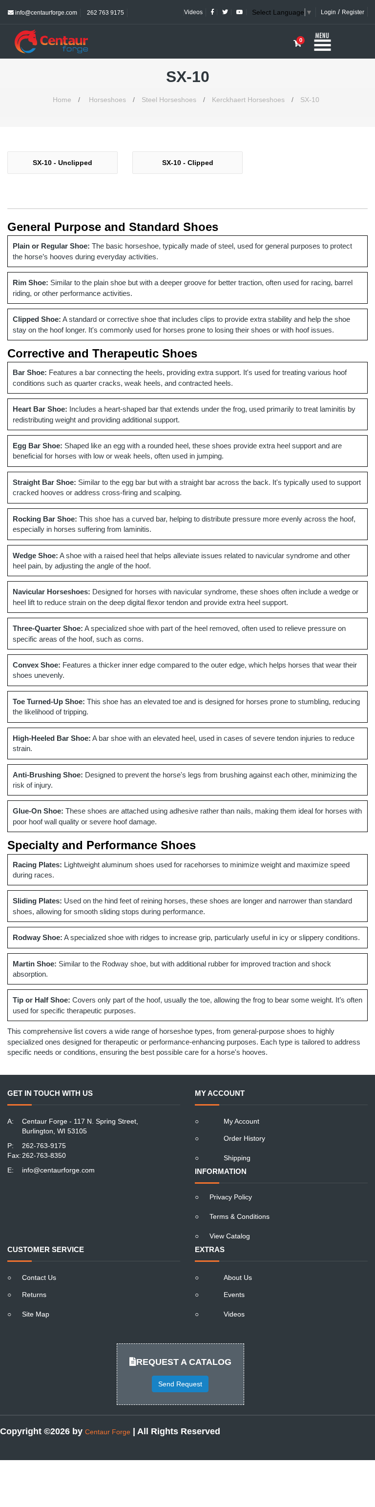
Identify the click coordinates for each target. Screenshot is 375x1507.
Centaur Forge (107, 1432)
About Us (238, 1277)
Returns (34, 1294)
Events (234, 1294)
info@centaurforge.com (45, 12)
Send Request (180, 1384)
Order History (244, 1138)
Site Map (35, 1314)
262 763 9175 (104, 12)
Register (353, 12)
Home (62, 100)
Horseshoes (107, 100)
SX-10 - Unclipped (62, 163)
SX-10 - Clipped (187, 163)
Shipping (237, 1158)
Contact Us (39, 1277)
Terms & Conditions (239, 1216)
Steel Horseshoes (169, 100)
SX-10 (309, 100)
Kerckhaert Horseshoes (248, 100)
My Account (241, 1121)
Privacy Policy (230, 1197)
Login (328, 12)
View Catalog (229, 1236)
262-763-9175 (44, 1146)
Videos (193, 12)
